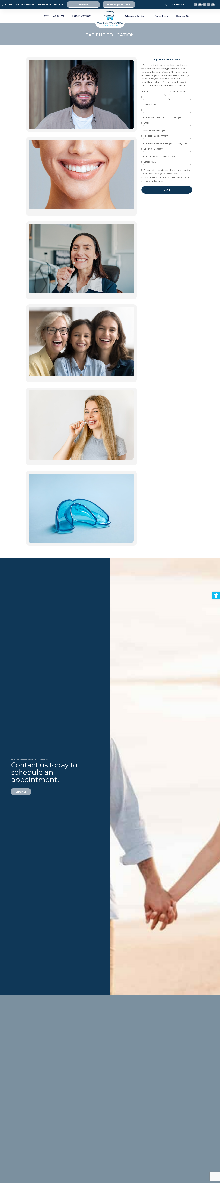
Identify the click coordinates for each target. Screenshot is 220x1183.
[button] (216, 595)
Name (145, 91)
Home (45, 15)
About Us (58, 15)
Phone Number (177, 91)
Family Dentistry (81, 15)
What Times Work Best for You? (159, 156)
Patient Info (161, 15)
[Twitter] (200, 4)
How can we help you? (154, 130)
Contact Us (182, 15)
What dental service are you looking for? (164, 143)
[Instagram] (204, 4)
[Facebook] (195, 4)
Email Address (149, 104)
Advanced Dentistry (136, 15)
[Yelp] (213, 4)
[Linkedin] (208, 4)
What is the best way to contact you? (162, 117)
